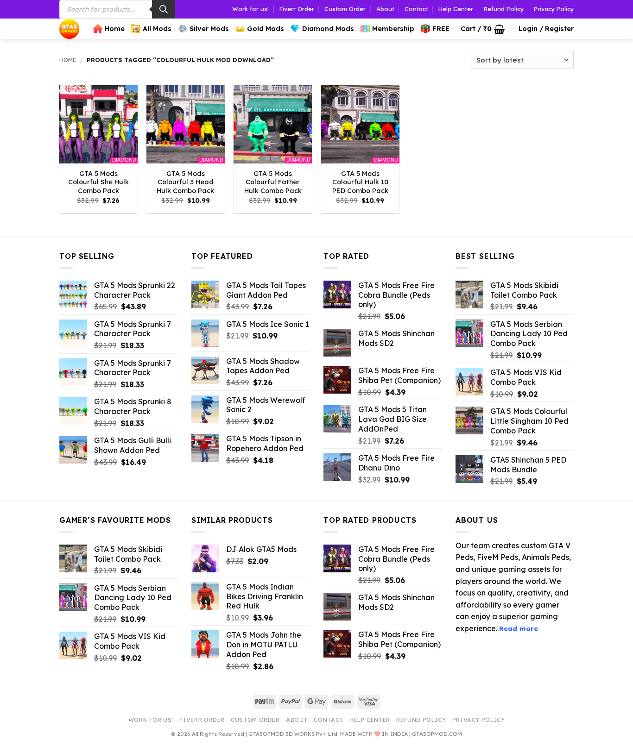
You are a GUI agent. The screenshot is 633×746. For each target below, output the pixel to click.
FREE (440, 29)
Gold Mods (265, 29)
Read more (518, 629)
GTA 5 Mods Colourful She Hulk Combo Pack (98, 182)
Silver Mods (209, 29)
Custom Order (345, 9)
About (385, 9)
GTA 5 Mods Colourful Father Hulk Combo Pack (273, 182)
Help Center (455, 9)
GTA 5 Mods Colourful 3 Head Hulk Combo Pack (185, 182)
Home (115, 29)
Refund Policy (504, 9)
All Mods (157, 29)
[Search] (163, 9)
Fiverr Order (296, 9)
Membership (393, 29)
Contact (416, 9)
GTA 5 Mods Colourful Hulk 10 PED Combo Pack (360, 182)
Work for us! (250, 9)
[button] (483, 29)
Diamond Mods (328, 29)
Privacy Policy (554, 9)
